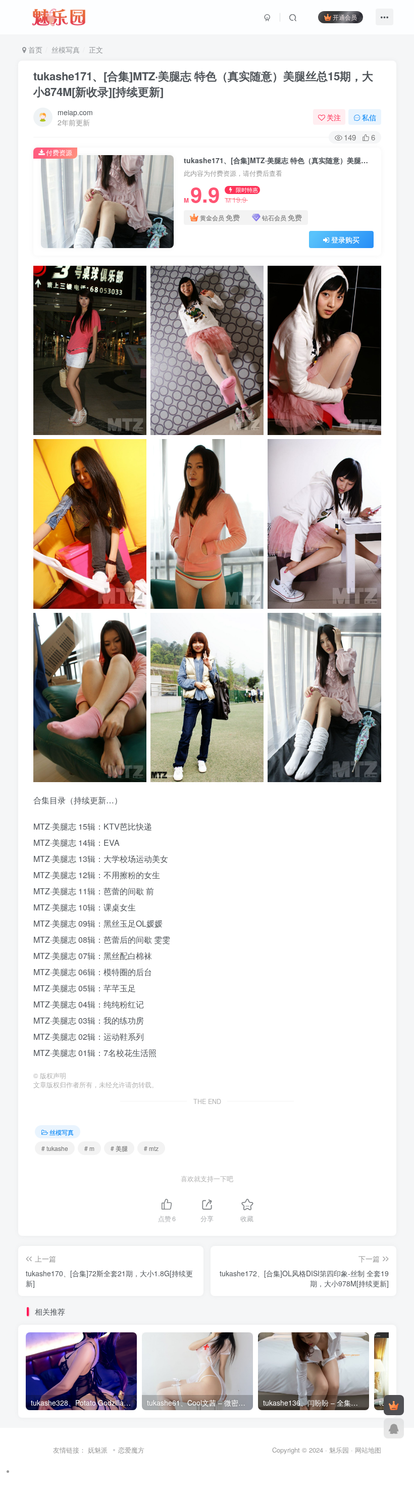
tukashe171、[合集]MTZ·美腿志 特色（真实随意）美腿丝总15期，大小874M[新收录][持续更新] (203, 84)
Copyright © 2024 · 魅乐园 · (313, 1450)
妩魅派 (98, 1450)
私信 (369, 117)
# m (89, 1148)
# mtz (151, 1148)
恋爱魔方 (131, 1450)
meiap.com (75, 112)
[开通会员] (394, 1405)
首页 (34, 49)
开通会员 (345, 17)
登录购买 (345, 239)
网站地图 (368, 1450)
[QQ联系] (394, 1428)
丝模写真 (65, 49)
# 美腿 (119, 1148)
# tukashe (54, 1148)
